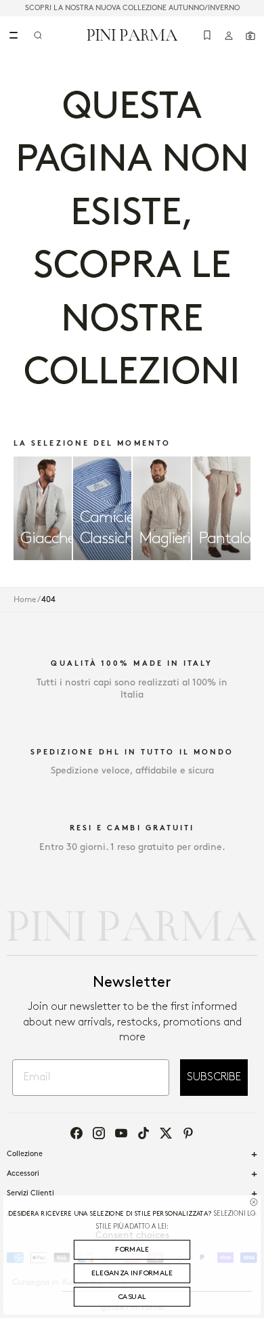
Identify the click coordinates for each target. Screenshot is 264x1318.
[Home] (132, 34)
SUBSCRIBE (214, 1077)
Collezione (25, 1154)
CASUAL (132, 1297)
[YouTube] (121, 1133)
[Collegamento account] (229, 35)
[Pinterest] (188, 1133)
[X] (166, 1133)
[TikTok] (143, 1133)
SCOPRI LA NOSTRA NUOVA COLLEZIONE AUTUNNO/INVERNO (132, 8)
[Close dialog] (253, 1202)
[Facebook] (76, 1133)
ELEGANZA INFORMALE (132, 1273)
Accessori (23, 1173)
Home (25, 599)
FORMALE (132, 1249)
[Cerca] (38, 35)
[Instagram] (99, 1133)
